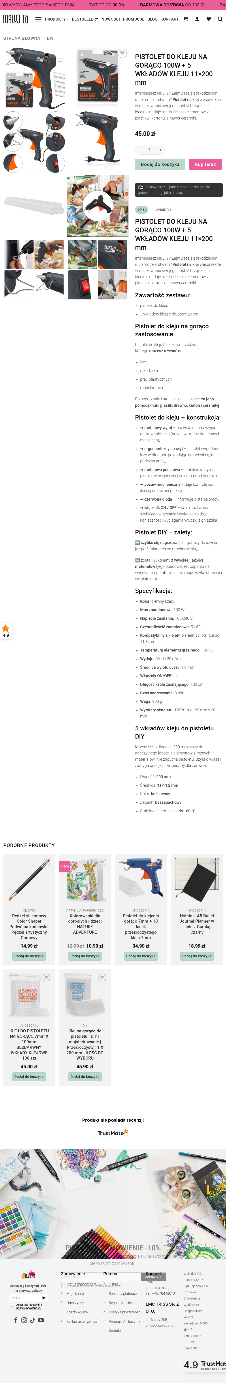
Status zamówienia (81, 1284)
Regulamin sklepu (123, 1303)
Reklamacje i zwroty (82, 1321)
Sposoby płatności (123, 1294)
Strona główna (21, 38)
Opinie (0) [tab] (163, 209)
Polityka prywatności (125, 1312)
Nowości (111, 19)
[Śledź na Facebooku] (15, 1321)
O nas (113, 1284)
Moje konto (75, 1294)
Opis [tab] (141, 209)
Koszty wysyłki (77, 1312)
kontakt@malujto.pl (161, 1288)
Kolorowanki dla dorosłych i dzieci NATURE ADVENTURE (85, 924)
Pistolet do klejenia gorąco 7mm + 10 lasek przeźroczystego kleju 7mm (141, 926)
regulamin (34, 1304)
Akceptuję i (29, 1306)
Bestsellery (85, 19)
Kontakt (169, 19)
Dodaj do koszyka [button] (29, 956)
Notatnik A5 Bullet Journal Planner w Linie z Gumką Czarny (197, 924)
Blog (152, 19)
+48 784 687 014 (165, 1293)
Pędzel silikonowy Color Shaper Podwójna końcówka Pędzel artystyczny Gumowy (29, 926)
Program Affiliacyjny (124, 1321)
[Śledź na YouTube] (40, 1321)
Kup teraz (205, 164)
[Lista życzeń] (209, 19)
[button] (38, 19)
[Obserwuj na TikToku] (32, 1321)
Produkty (55, 19)
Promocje (133, 19)
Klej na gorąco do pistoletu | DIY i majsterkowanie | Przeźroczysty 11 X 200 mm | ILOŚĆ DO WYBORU (85, 1044)
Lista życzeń (76, 1303)
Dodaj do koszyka (160, 164)
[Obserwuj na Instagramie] (24, 1321)
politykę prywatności (28, 1308)
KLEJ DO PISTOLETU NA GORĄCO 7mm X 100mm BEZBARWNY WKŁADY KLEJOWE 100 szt (29, 1044)
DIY (50, 38)
